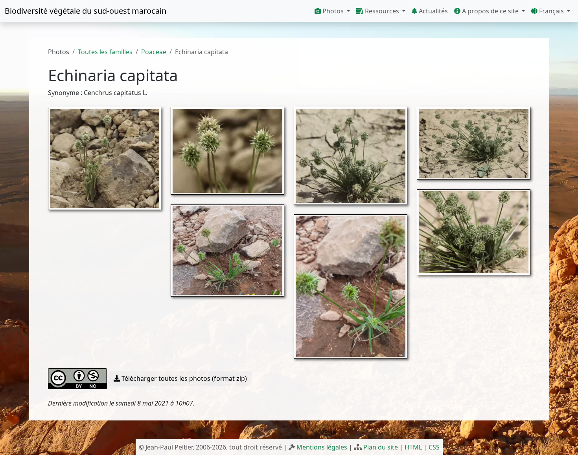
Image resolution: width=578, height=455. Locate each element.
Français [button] (551, 11)
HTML (413, 447)
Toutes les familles (105, 52)
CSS (434, 447)
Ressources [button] (382, 11)
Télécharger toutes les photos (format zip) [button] (183, 378)
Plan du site (380, 447)
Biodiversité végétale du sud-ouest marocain (85, 10)
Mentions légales (321, 447)
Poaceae (153, 52)
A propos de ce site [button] (490, 11)
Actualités (432, 11)
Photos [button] (333, 11)
